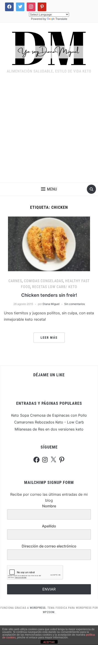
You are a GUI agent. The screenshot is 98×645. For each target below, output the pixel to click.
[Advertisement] (49, 131)
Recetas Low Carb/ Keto (54, 287)
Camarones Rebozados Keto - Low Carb (49, 422)
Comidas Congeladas (43, 281)
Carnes (15, 281)
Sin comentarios (74, 304)
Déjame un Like (49, 374)
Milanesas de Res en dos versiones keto (49, 429)
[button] (49, 189)
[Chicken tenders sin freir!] (49, 243)
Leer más (49, 337)
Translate (61, 19)
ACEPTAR (49, 642)
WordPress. (38, 607)
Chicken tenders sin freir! (49, 295)
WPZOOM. (49, 612)
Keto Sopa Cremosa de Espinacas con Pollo (49, 415)
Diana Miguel (51, 304)
